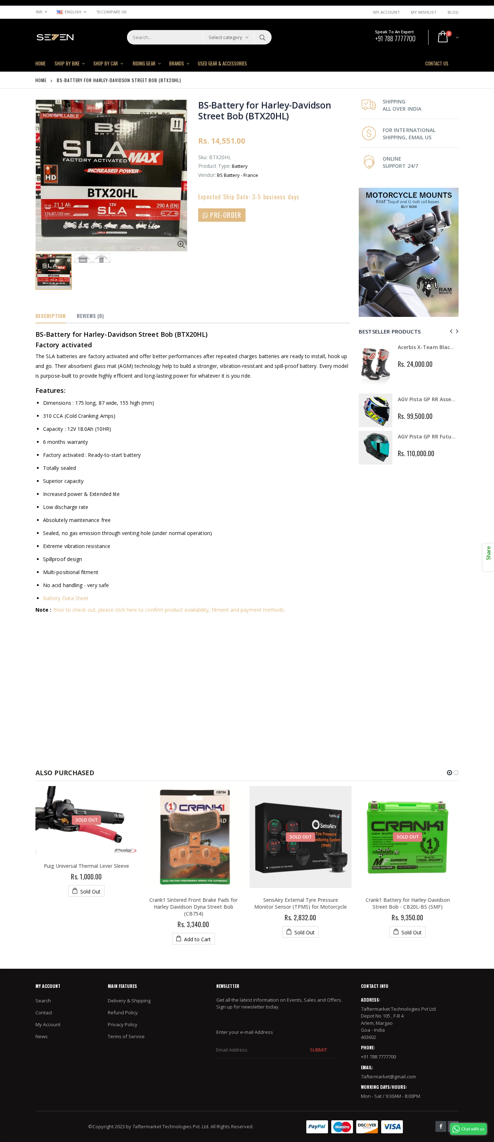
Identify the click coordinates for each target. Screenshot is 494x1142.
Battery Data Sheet (66, 598)
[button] (449, 772)
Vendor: (207, 174)
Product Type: (214, 165)
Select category (225, 37)
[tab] (50, 316)
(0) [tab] (90, 315)
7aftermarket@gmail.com (388, 1076)
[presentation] (450, 331)
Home (41, 80)
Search (262, 37)
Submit (318, 1050)
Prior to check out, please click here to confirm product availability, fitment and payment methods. (169, 609)
